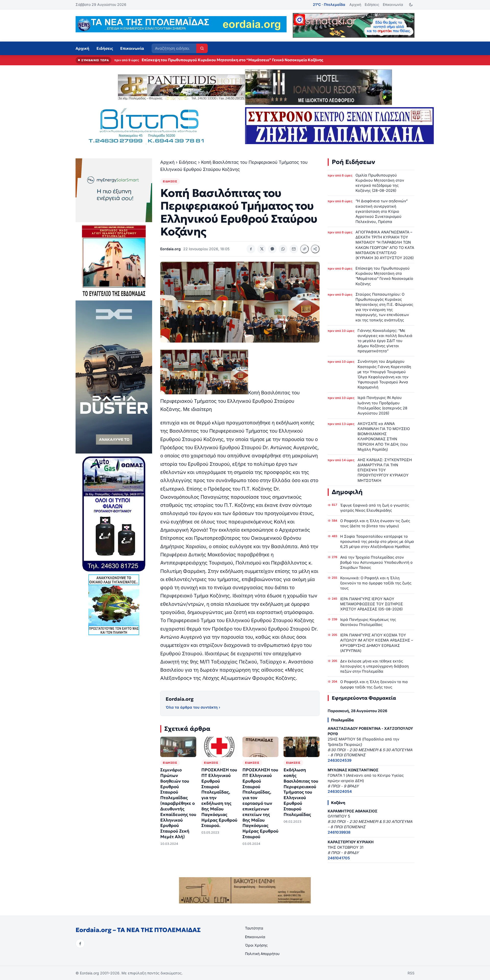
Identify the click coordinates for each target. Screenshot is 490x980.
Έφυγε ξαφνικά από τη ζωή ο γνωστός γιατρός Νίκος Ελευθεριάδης (374, 507)
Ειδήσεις (372, 4)
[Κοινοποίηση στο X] (261, 249)
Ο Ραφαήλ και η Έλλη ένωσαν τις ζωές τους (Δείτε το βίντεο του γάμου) (375, 523)
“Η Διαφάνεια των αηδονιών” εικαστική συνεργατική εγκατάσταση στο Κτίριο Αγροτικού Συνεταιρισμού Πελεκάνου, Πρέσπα (382, 211)
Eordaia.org (180, 699)
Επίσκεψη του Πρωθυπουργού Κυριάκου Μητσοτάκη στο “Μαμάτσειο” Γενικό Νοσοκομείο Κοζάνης (384, 276)
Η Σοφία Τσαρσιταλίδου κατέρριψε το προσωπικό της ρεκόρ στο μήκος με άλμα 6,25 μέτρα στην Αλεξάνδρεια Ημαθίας (377, 541)
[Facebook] (80, 943)
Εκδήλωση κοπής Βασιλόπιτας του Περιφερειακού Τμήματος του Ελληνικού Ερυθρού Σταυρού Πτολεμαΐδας (301, 792)
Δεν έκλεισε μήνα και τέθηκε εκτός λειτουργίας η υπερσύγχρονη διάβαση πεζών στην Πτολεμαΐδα (374, 666)
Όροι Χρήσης (256, 945)
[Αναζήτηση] (202, 48)
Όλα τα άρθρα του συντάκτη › (193, 707)
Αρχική (355, 4)
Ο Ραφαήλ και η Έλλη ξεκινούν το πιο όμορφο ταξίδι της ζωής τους (374, 684)
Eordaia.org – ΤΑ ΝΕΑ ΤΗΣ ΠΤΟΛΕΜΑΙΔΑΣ (138, 930)
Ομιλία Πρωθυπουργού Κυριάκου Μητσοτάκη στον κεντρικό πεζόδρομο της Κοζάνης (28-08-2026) (380, 183)
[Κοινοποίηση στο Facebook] (251, 249)
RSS (411, 973)
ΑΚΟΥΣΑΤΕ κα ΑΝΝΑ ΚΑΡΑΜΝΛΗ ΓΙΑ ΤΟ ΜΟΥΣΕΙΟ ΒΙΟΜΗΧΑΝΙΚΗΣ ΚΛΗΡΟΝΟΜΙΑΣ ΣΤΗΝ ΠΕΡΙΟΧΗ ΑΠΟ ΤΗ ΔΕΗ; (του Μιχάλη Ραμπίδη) (384, 436)
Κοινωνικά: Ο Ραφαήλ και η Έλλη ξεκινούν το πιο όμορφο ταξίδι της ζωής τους (375, 583)
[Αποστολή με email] (293, 249)
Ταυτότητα (254, 928)
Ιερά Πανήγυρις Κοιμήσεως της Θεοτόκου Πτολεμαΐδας (368, 622)
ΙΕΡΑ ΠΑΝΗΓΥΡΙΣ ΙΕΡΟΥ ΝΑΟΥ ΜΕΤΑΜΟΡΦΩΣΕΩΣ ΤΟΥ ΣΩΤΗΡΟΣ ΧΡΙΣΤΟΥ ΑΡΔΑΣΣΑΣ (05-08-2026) (371, 604)
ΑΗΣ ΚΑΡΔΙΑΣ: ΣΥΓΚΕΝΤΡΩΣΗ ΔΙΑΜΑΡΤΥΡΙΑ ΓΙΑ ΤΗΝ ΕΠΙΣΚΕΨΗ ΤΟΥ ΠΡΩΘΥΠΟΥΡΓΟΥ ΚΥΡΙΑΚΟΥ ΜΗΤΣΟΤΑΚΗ (385, 470)
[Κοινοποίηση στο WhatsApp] (283, 249)
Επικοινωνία (393, 4)
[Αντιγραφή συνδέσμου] (304, 249)
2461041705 (339, 858)
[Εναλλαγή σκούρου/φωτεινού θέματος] (410, 4)
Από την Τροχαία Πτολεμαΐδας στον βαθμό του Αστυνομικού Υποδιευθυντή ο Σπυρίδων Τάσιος (376, 562)
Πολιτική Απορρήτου (262, 953)
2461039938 (339, 832)
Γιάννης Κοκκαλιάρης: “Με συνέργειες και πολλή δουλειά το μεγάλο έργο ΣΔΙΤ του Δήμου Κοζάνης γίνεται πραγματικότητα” (385, 340)
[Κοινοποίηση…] (315, 249)
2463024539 (339, 760)
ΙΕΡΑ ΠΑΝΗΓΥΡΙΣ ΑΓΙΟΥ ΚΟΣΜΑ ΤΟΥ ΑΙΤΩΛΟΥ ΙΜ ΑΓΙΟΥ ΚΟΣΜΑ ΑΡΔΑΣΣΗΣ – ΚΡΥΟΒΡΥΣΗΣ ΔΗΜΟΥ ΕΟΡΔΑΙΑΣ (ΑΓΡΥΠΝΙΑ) (376, 642)
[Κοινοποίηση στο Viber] (272, 249)
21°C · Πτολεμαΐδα (329, 4)
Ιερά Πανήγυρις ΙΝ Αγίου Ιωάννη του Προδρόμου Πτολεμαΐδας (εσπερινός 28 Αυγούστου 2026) (382, 405)
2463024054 (340, 791)
